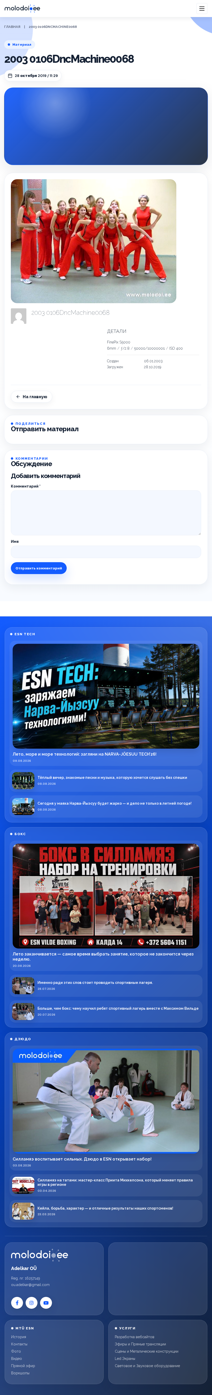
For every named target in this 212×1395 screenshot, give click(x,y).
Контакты (19, 1344)
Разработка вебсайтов (134, 1337)
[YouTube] (46, 1303)
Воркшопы (20, 1373)
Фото (16, 1351)
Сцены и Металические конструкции (146, 1351)
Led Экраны (125, 1359)
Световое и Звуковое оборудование (147, 1366)
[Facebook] (17, 1303)
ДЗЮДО (22, 1039)
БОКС (20, 834)
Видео (16, 1359)
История (18, 1337)
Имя (15, 541)
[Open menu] (201, 8)
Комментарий (26, 486)
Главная (12, 27)
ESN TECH (24, 634)
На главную (35, 396)
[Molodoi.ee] (39, 1255)
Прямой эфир (23, 1366)
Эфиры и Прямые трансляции (140, 1344)
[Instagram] (31, 1303)
